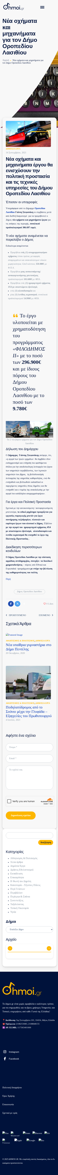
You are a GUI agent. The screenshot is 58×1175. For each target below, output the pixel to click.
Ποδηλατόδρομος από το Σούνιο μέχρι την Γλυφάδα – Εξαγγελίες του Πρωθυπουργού (29, 711)
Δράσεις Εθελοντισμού (22, 869)
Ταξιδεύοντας (17, 904)
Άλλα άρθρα (16, 862)
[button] (48, 604)
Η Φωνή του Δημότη (20, 881)
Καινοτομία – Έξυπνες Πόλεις (25, 885)
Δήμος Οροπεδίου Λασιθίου (29, 591)
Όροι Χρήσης (8, 1096)
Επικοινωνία (8, 1104)
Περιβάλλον (16, 892)
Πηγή (8, 579)
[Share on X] (17, 604)
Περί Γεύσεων (17, 889)
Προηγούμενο (17, 615)
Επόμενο (44, 615)
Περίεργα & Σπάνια (20, 896)
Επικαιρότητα (17, 877)
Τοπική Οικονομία (19, 908)
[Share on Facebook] (11, 604)
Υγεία (13, 912)
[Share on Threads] (24, 604)
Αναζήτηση (45, 842)
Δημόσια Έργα (13, 149)
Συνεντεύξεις (16, 900)
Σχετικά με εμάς (9, 1113)
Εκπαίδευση (16, 873)
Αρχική (5, 60)
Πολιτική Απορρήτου (12, 1087)
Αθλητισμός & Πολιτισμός (20, 641)
